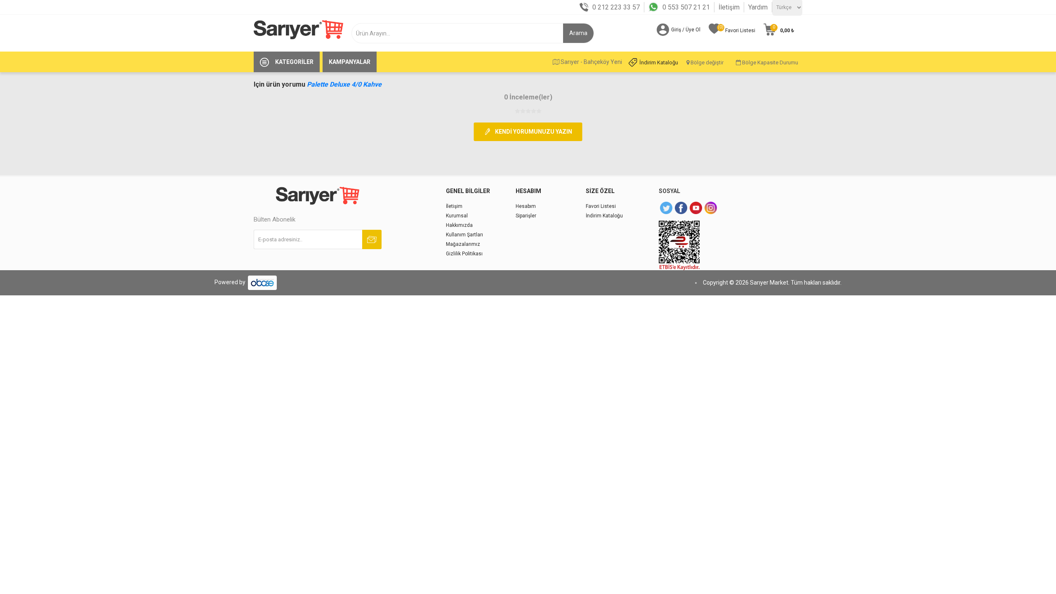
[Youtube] (696, 208)
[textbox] (460, 33)
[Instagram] (711, 208)
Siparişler (526, 216)
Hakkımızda (459, 225)
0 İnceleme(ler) (528, 97)
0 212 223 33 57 (616, 7)
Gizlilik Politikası (464, 254)
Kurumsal (457, 216)
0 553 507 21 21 (686, 7)
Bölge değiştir (706, 62)
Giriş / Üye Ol (685, 30)
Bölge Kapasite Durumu (769, 62)
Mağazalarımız (463, 244)
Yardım (758, 7)
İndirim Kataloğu (658, 62)
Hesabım (526, 206)
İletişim (729, 7)
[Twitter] (666, 208)
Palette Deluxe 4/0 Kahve (344, 84)
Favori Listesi (601, 206)
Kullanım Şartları (464, 235)
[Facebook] (681, 208)
